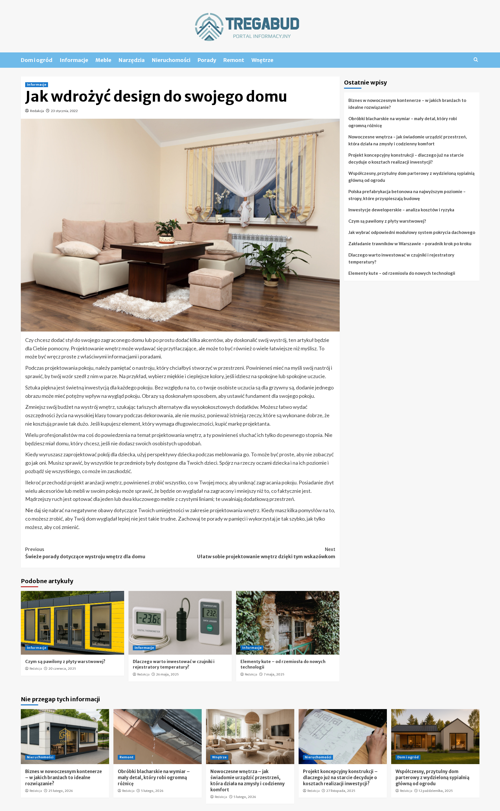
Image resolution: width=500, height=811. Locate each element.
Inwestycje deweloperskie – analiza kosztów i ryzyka (401, 209)
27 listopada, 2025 (340, 791)
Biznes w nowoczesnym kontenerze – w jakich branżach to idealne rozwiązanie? (407, 104)
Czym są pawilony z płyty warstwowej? (65, 661)
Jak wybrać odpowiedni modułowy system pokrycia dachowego (411, 232)
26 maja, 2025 (167, 674)
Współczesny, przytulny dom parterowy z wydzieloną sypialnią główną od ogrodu (411, 177)
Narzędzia (132, 60)
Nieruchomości (171, 60)
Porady (207, 60)
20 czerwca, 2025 (62, 669)
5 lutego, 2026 (152, 791)
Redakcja (37, 111)
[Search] (475, 60)
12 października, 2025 (436, 791)
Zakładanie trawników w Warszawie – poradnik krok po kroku (409, 243)
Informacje (74, 60)
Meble (103, 60)
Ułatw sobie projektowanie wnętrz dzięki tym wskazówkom (266, 553)
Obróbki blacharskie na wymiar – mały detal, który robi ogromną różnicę (402, 122)
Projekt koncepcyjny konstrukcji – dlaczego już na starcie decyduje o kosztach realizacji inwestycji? (406, 158)
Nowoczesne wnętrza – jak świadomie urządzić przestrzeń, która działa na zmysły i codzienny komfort (407, 140)
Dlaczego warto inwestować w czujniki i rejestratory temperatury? (173, 664)
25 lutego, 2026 (60, 791)
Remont (233, 60)
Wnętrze (262, 60)
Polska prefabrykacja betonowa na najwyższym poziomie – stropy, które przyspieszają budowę (407, 195)
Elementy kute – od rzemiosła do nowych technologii (401, 273)
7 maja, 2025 (274, 674)
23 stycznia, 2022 (64, 111)
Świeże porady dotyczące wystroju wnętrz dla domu (85, 553)
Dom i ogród (36, 60)
